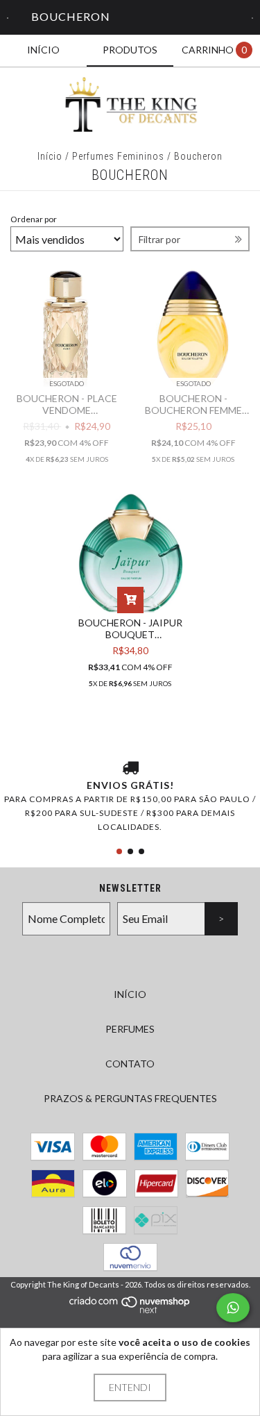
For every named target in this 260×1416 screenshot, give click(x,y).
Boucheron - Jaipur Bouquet (130, 628)
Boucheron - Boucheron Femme (193, 404)
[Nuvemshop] (130, 1310)
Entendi (130, 1387)
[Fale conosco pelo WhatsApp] (233, 1307)
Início (49, 156)
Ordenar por (33, 219)
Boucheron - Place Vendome (67, 404)
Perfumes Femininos (118, 156)
